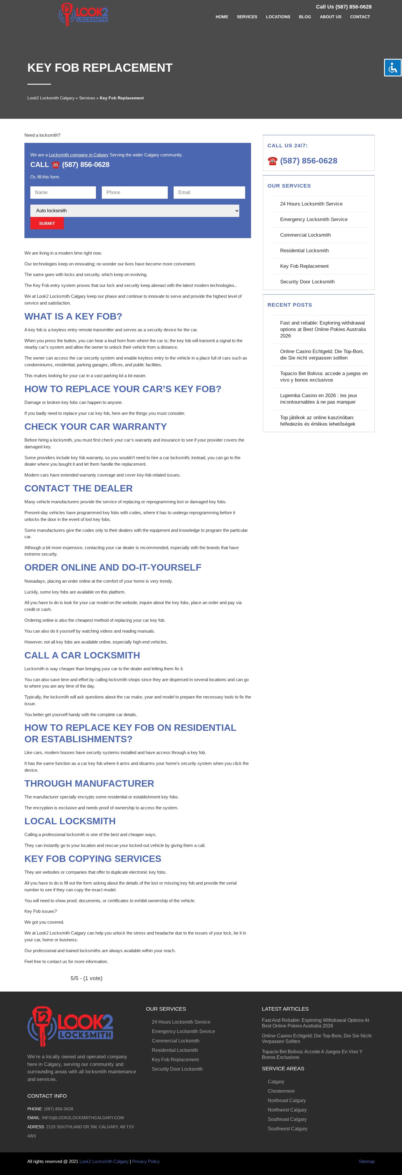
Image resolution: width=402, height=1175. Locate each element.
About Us (330, 16)
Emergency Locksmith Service (314, 219)
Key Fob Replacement (304, 266)
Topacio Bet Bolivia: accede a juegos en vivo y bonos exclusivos (324, 377)
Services (247, 16)
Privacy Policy (146, 1161)
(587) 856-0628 (58, 1109)
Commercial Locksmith (305, 235)
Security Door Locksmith (307, 282)
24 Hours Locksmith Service (311, 204)
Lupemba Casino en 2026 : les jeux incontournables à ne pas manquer (318, 399)
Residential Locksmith (304, 250)
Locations (278, 16)
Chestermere (281, 1091)
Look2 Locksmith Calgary (50, 98)
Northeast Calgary (287, 1100)
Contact (360, 16)
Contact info (47, 1096)
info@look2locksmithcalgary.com (83, 1117)
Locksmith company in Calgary (79, 154)
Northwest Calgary (287, 1109)
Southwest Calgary (288, 1128)
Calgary (276, 1081)
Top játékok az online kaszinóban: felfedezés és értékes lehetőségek (318, 421)
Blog (305, 16)
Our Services (166, 1009)
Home (222, 16)
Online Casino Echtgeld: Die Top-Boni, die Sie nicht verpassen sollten (322, 355)
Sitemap (367, 1161)
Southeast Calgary (287, 1119)
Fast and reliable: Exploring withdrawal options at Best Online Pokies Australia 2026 (323, 329)
